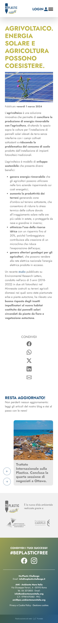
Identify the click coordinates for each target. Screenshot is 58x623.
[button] (7, 471)
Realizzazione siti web (23, 618)
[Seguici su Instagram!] (34, 562)
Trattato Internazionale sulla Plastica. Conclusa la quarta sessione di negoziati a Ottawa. (32, 472)
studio (22, 272)
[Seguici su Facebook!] (24, 562)
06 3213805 (27, 590)
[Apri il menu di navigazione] (50, 9)
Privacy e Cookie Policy (20, 605)
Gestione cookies (40, 605)
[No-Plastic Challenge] (11, 8)
